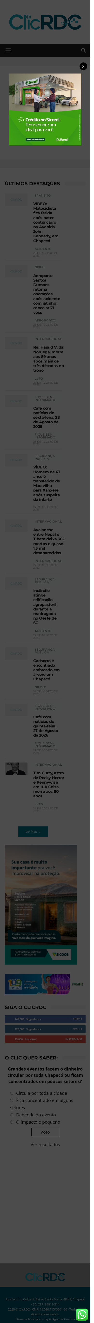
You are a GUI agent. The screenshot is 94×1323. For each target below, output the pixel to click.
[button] (83, 66)
